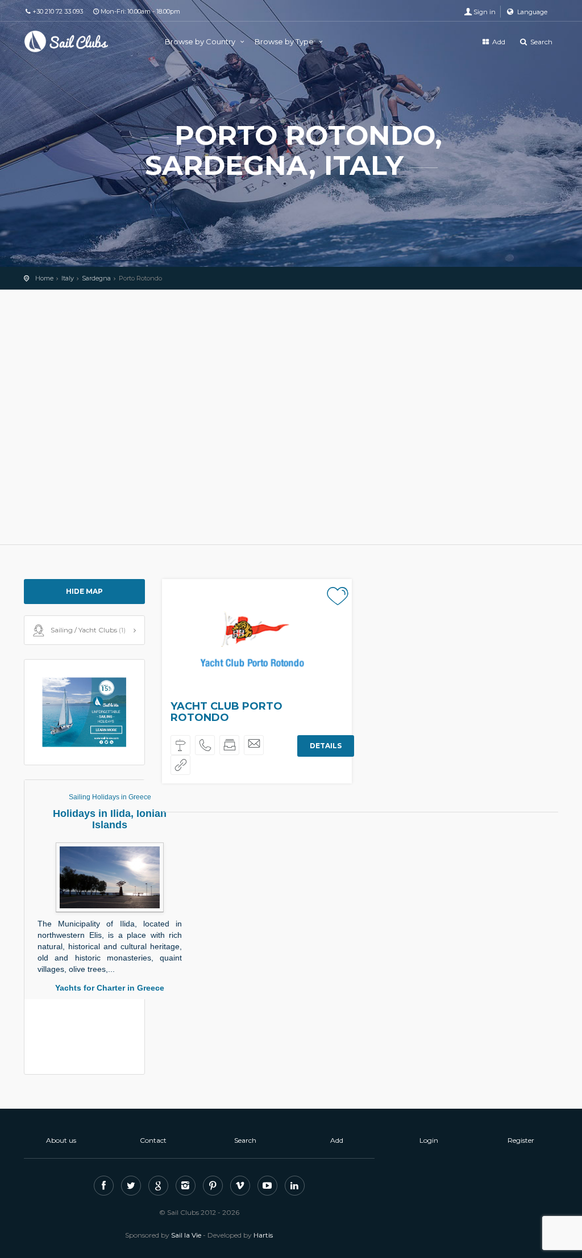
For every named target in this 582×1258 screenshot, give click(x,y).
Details (325, 745)
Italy (67, 278)
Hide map (84, 591)
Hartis (263, 1235)
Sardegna (96, 278)
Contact (153, 1140)
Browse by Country (201, 41)
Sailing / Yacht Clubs (88, 630)
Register (521, 1140)
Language (531, 12)
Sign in (484, 12)
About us (61, 1140)
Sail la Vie (186, 1235)
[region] (291, 417)
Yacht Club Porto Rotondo (226, 712)
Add (497, 41)
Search (540, 41)
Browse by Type (285, 41)
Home (44, 278)
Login (428, 1140)
